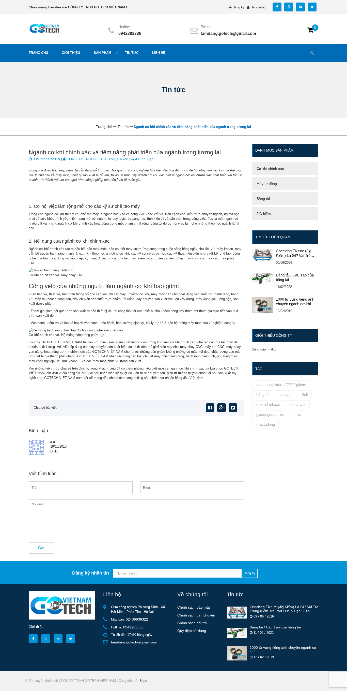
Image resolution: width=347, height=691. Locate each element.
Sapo (143, 681)
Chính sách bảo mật (193, 607)
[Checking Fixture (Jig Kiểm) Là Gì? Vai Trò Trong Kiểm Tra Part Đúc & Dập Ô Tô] (237, 612)
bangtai (285, 394)
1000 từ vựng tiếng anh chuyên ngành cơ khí (295, 301)
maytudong (265, 424)
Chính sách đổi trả (192, 623)
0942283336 (129, 33)
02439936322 (137, 619)
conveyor (298, 404)
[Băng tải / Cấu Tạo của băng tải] (237, 633)
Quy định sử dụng (191, 631)
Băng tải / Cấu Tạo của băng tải (295, 277)
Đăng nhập (258, 7)
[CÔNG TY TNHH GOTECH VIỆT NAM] (45, 28)
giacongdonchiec (270, 414)
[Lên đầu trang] (299, 683)
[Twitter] (233, 407)
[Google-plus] (221, 407)
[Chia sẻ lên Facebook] (210, 407)
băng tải (262, 394)
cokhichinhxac (268, 404)
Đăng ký (238, 7)
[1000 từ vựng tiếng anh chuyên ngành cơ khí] (237, 653)
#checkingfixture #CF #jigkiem (281, 385)
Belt (305, 394)
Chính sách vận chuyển (196, 615)
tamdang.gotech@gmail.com (228, 33)
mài (297, 414)
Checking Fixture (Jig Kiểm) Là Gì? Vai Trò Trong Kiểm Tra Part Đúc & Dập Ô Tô (296, 253)
